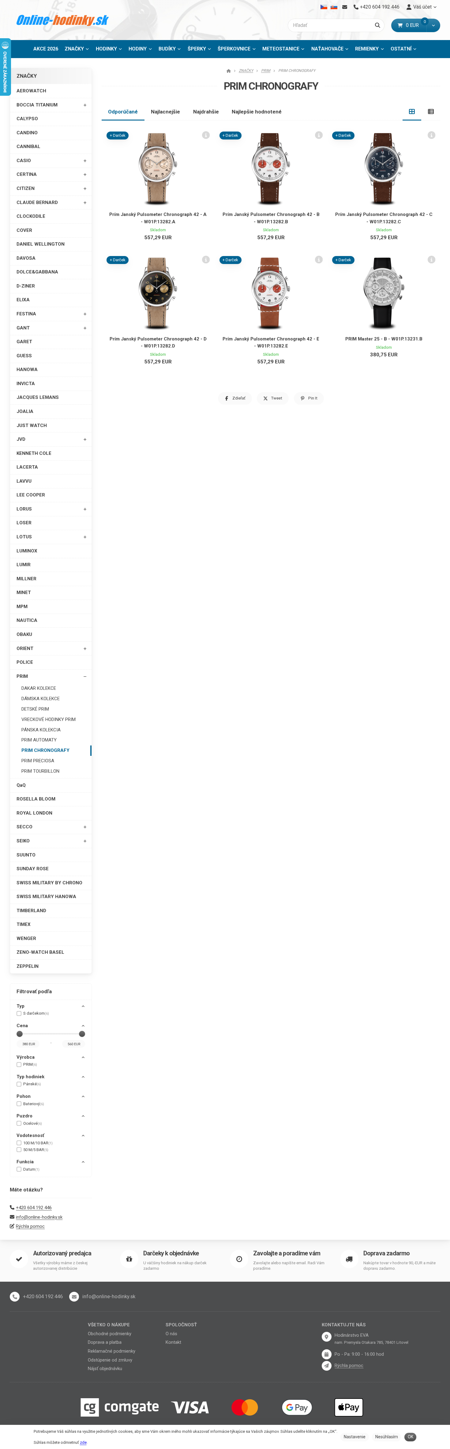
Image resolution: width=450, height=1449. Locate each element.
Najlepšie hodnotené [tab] (257, 112)
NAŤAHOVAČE (327, 49)
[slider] (20, 1034)
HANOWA (27, 369)
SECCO (24, 827)
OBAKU (24, 634)
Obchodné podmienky (109, 1333)
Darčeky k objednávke (171, 1253)
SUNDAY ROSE (33, 868)
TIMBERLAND (31, 910)
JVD (21, 439)
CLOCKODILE (31, 216)
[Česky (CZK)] (324, 7)
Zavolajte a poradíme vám (286, 1253)
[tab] (412, 112)
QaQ (21, 785)
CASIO (24, 160)
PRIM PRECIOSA (37, 761)
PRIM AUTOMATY (39, 740)
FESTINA (26, 314)
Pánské (32, 1084)
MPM (22, 606)
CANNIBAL (28, 146)
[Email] (344, 7)
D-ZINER (26, 286)
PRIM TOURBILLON (40, 771)
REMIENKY (367, 49)
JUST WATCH (32, 425)
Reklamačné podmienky (111, 1351)
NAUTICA (27, 620)
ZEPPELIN (28, 966)
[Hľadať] (377, 25)
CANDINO (27, 133)
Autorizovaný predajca (62, 1253)
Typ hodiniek (30, 1076)
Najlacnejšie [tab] (165, 112)
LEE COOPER (31, 495)
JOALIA (25, 411)
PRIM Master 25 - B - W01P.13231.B (383, 339)
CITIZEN (26, 188)
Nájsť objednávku (105, 1368)
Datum (31, 1169)
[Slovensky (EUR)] (334, 7)
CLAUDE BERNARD (37, 202)
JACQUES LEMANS (38, 397)
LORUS (24, 509)
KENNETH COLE (34, 453)
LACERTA (27, 467)
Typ (20, 1006)
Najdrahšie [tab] (206, 112)
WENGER (26, 938)
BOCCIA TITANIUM (37, 105)
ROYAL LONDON (34, 813)
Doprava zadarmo (386, 1253)
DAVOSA (26, 258)
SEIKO (23, 841)
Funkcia (25, 1162)
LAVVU (24, 481)
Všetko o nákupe (109, 1325)
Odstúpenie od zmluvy (110, 1360)
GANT (23, 328)
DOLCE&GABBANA (37, 272)
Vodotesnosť (30, 1135)
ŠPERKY (197, 49)
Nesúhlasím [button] (386, 1436)
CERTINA (27, 174)
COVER (24, 230)
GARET (24, 341)
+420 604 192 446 (34, 1207)
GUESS (24, 356)
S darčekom (36, 1013)
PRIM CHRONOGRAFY (45, 750)
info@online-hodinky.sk (39, 1217)
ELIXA (23, 300)
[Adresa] (327, 1337)
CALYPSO (27, 118)
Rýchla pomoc (30, 1226)
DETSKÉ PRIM (35, 709)
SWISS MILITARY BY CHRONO (49, 883)
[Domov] (63, 20)
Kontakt (173, 1342)
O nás (171, 1333)
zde (83, 1442)
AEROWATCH (31, 91)
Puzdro (24, 1116)
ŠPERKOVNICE (234, 49)
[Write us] (327, 1366)
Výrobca (26, 1057)
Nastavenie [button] (355, 1436)
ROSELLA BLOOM (36, 799)
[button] (433, 25)
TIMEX (24, 924)
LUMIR (24, 564)
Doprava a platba (105, 1342)
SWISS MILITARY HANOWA (46, 896)
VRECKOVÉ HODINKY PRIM (48, 719)
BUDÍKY (167, 49)
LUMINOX (27, 551)
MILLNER (26, 578)
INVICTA (26, 383)
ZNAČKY (74, 49)
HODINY (138, 49)
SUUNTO (26, 855)
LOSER (24, 523)
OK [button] (410, 1436)
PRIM (22, 676)
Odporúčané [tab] (123, 112)
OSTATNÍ (401, 49)
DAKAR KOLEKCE (38, 688)
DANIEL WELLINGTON (41, 244)
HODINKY (106, 49)
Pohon (24, 1096)
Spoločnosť (181, 1325)
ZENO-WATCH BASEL (40, 952)
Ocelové (32, 1123)
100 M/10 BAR (38, 1143)
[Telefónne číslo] (15, 1297)
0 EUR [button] (416, 25)
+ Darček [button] (118, 135)
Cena (22, 1025)
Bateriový (33, 1104)
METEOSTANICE (280, 49)
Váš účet (422, 7)
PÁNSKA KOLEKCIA (41, 730)
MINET (24, 592)
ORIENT (25, 648)
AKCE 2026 (45, 49)
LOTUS (24, 537)
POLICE (25, 662)
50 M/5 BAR (35, 1149)
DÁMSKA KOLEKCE (40, 698)
